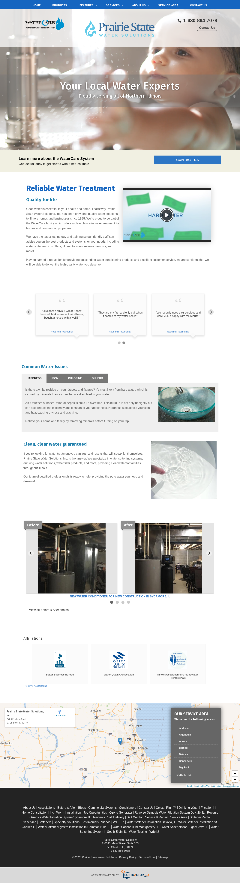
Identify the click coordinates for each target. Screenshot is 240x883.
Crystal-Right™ (166, 807)
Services (113, 5)
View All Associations (36, 686)
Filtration (206, 807)
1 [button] (119, 342)
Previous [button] (29, 312)
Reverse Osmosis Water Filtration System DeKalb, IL (170, 812)
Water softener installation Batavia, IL (151, 822)
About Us (139, 5)
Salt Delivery (115, 817)
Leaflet (190, 785)
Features (87, 5)
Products (59, 5)
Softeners (45, 822)
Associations (46, 807)
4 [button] (128, 602)
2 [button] (123, 342)
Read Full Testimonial (62, 331)
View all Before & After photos (48, 609)
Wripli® (154, 831)
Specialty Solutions (67, 822)
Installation (74, 812)
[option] (62, 318)
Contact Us (198, 5)
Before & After (66, 807)
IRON (55, 378)
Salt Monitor (135, 817)
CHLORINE (75, 378)
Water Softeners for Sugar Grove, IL (184, 827)
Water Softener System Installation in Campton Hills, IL (74, 827)
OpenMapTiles (204, 785)
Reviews (99, 817)
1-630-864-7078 (199, 20)
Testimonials (90, 822)
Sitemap (163, 857)
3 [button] (123, 602)
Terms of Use (147, 857)
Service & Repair (156, 817)
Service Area (168, 5)
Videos (105, 822)
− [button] (235, 779)
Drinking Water (188, 807)
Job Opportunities (95, 812)
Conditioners (127, 807)
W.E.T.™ (118, 822)
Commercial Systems (102, 807)
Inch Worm (57, 812)
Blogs (82, 807)
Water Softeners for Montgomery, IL (136, 827)
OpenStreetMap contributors (226, 785)
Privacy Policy (128, 857)
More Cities (183, 775)
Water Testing (138, 831)
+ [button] (235, 773)
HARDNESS (34, 378)
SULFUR (97, 378)
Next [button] (211, 312)
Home (37, 5)
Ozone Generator (120, 812)
